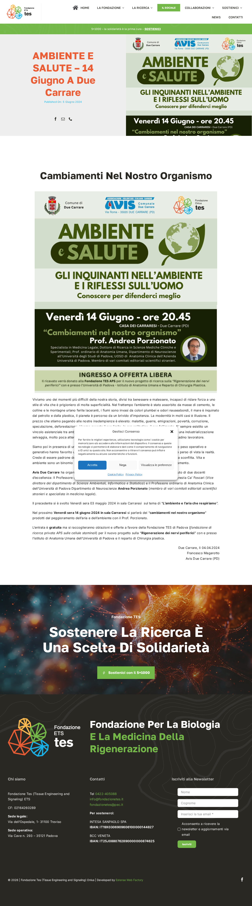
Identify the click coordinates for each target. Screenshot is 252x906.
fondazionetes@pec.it (106, 805)
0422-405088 (106, 794)
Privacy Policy (134, 474)
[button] (172, 432)
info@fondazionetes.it (106, 799)
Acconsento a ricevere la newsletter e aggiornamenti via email (205, 829)
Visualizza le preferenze (156, 465)
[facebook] (55, 119)
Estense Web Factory (129, 880)
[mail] (63, 119)
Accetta (92, 465)
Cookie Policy (116, 474)
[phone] (70, 119)
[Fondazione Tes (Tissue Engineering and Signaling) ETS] (20, 5)
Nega (122, 465)
